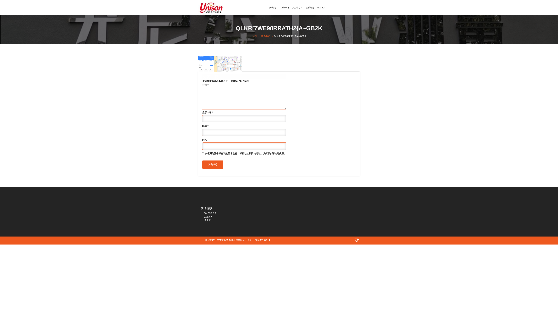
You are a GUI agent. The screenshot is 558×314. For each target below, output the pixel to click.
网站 (204, 139)
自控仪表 (208, 217)
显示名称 (207, 112)
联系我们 (310, 7)
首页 (254, 36)
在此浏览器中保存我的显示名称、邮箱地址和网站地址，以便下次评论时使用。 (245, 153)
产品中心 (296, 7)
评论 (205, 85)
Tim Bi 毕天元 (210, 213)
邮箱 (205, 126)
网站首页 (273, 7)
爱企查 (207, 220)
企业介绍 (285, 7)
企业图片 (321, 7)
